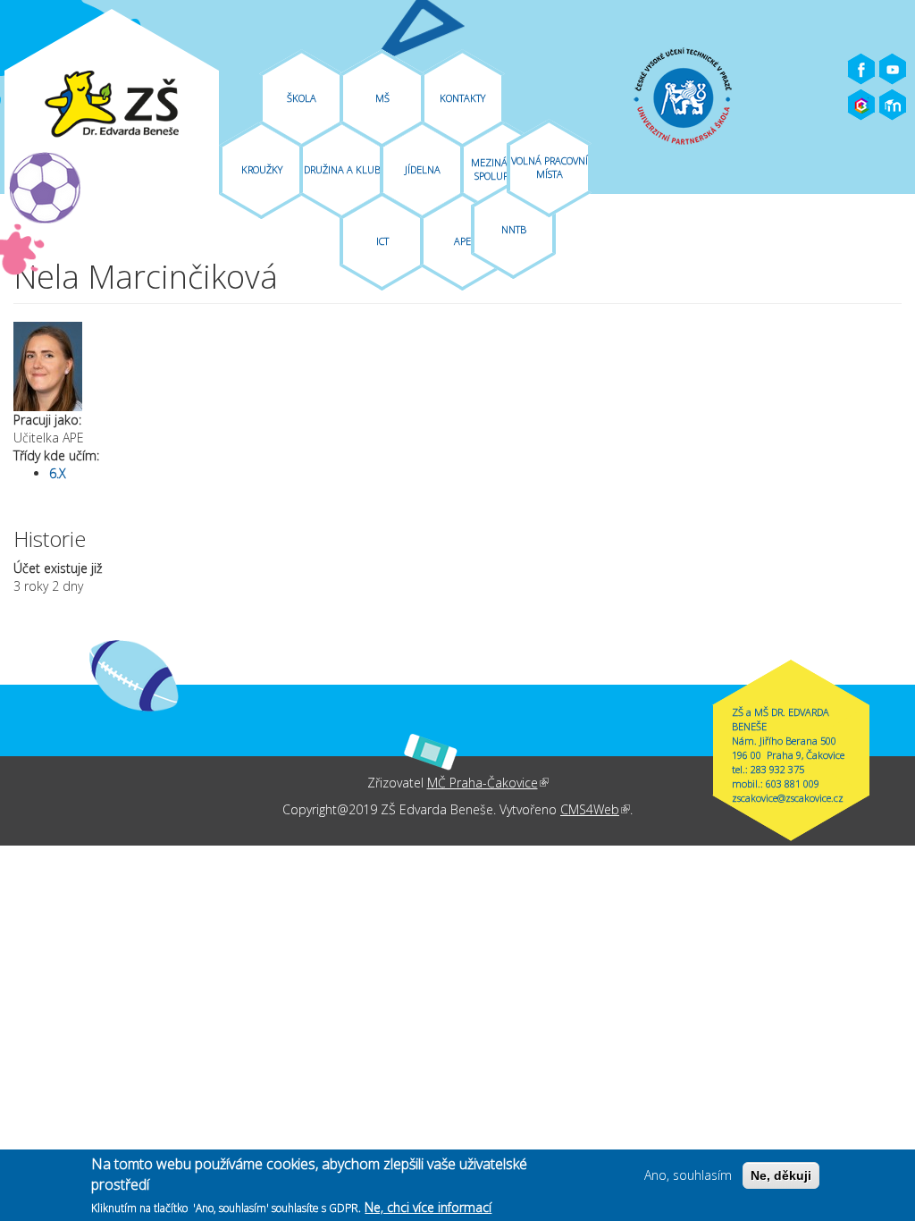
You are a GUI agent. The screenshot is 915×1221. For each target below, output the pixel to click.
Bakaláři (861, 105)
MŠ (382, 98)
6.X (57, 473)
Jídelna (423, 169)
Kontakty (462, 98)
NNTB (513, 229)
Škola (301, 98)
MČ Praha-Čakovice (488, 782)
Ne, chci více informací (428, 1207)
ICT (382, 241)
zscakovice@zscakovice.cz (788, 797)
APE (462, 241)
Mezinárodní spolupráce (503, 169)
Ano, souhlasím (688, 1174)
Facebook (861, 70)
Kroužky (261, 169)
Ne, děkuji (781, 1175)
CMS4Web (595, 809)
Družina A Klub (342, 169)
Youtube (892, 70)
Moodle (892, 105)
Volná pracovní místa (549, 167)
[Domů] (111, 105)
